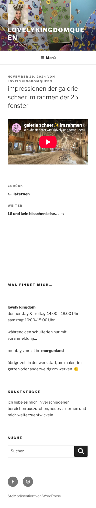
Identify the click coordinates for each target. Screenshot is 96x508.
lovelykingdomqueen (30, 81)
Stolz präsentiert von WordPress (34, 496)
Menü (51, 57)
